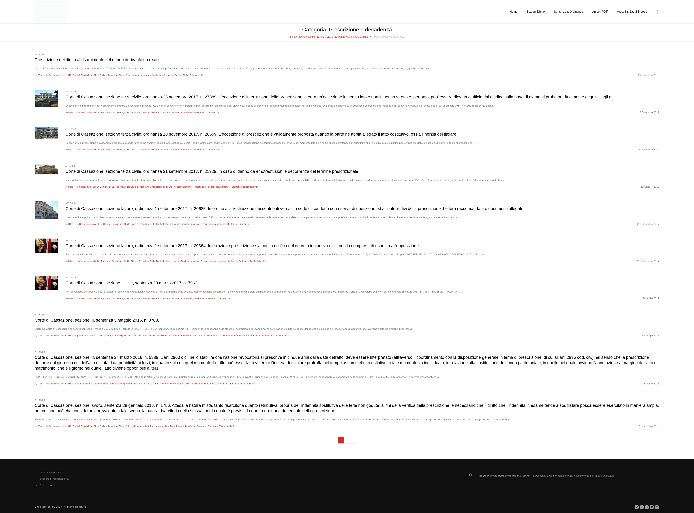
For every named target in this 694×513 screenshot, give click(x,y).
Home (293, 36)
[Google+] (647, 507)
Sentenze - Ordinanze (163, 75)
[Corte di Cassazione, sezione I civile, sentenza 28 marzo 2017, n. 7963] (46, 282)
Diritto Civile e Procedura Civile (334, 36)
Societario (210, 298)
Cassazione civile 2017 (90, 112)
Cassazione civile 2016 (59, 335)
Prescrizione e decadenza (138, 75)
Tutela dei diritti (363, 36)
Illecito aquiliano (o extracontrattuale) (174, 187)
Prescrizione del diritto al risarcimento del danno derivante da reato (97, 59)
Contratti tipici (119, 335)
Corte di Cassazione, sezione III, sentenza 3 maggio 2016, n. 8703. (97, 320)
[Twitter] (637, 507)
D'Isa (40, 75)
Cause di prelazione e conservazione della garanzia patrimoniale (104, 383)
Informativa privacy (50, 472)
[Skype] (657, 507)
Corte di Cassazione (82, 75)
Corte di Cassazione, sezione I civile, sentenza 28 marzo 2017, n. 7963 (131, 283)
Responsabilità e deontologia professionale (228, 335)
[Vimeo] (652, 507)
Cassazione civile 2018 (59, 75)
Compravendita (80, 335)
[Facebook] (642, 507)
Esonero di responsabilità (54, 478)
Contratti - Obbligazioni (100, 335)
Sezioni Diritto (307, 36)
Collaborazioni (48, 485)
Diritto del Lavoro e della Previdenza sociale (178, 224)
